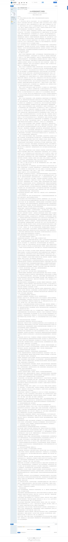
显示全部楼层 (25, 9)
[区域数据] (13, 3)
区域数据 (10, 4)
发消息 (12, 23)
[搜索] (43, 2)
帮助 (26, 2)
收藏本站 (14, 0)
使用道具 (54, 522)
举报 (56, 522)
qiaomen (12, 9)
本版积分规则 (55, 532)
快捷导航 (55, 2)
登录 (55, 0)
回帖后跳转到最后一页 (23, 532)
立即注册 (35, 529)
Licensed (34, 540)
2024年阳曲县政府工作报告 (24, 4)
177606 (14, 22)
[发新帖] (12, 6)
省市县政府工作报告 (18, 4)
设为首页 (11, 0)
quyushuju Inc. (39, 540)
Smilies (23, 526)
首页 (19, 2)
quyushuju (31, 540)
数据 (21, 2)
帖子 (32, 2)
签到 (24, 2)
